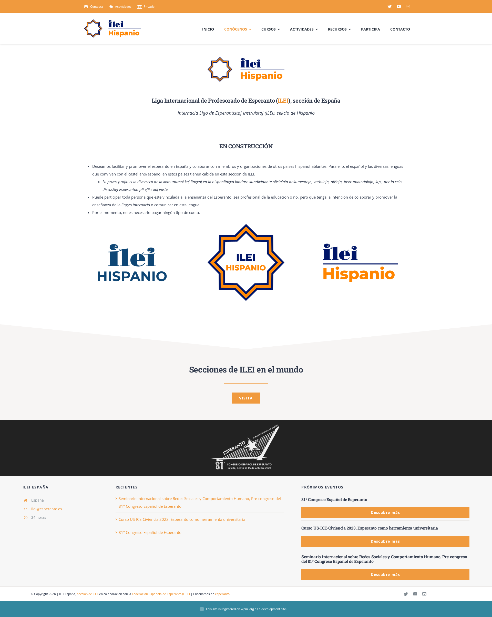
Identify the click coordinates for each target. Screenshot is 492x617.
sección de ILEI (87, 594)
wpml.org (247, 609)
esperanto (222, 594)
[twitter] (389, 6)
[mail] (408, 6)
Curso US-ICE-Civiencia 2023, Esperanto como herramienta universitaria (182, 519)
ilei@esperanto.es (46, 508)
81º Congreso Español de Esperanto (150, 532)
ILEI (283, 100)
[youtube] (399, 6)
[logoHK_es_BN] (246, 424)
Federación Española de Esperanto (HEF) (161, 594)
